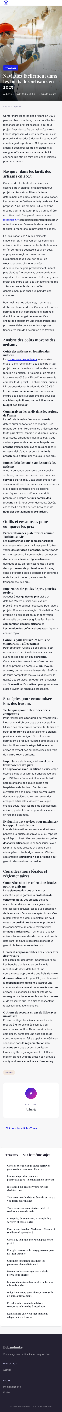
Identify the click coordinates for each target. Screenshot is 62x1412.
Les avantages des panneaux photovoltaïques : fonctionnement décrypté (30, 1178)
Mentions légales (12, 1386)
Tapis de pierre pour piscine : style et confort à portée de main (28, 1209)
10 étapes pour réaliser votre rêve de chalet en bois (27, 1188)
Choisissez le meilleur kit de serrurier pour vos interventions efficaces (28, 1167)
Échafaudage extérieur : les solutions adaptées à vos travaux (27, 1315)
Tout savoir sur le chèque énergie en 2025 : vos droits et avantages (31, 1199)
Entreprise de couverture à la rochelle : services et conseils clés (29, 1220)
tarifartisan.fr (11, 219)
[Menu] (55, 2)
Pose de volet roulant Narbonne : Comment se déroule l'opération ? (31, 1231)
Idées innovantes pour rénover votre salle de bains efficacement (30, 1294)
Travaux (10, 68)
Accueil (6, 106)
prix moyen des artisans (22, 359)
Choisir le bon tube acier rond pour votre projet (30, 1241)
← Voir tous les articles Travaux (21, 1128)
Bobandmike (13, 1347)
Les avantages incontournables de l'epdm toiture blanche (30, 1283)
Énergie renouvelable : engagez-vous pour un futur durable (30, 1252)
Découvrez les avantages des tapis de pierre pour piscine (27, 1273)
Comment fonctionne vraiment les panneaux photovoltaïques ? (26, 1262)
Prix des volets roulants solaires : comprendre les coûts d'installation (26, 1304)
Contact (7, 1392)
